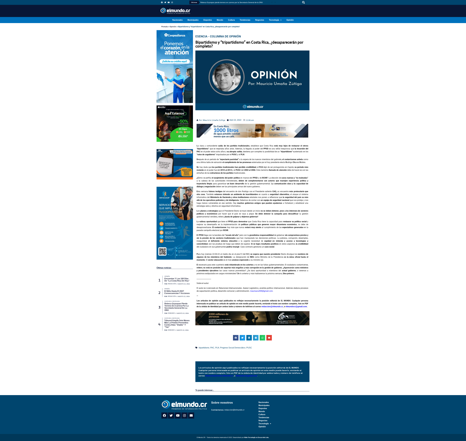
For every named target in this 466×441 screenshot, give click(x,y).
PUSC (249, 348)
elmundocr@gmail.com (296, 306)
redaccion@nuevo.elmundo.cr (219, 376)
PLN (217, 348)
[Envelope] (191, 415)
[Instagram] (172, 2)
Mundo (220, 20)
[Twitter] (165, 2)
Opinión (290, 20)
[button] (303, 2)
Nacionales (177, 20)
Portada (164, 27)
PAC (212, 348)
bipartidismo (204, 348)
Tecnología (274, 20)
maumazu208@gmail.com (261, 291)
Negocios (259, 20)
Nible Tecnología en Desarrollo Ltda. (256, 437)
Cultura (231, 20)
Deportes (207, 20)
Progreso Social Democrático (232, 348)
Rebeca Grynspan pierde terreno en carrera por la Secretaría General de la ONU (231, 2)
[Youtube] (168, 2)
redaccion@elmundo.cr (272, 306)
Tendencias (245, 20)
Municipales (193, 20)
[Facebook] (162, 2)
